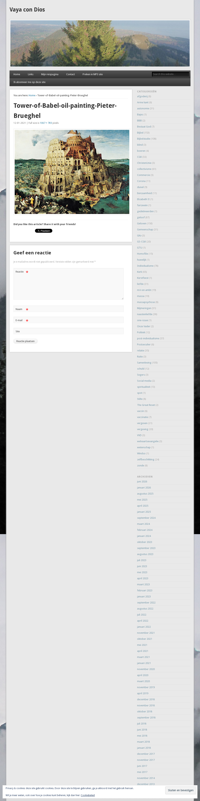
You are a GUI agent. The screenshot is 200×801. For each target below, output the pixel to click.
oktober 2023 (144, 542)
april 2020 (142, 675)
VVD (139, 435)
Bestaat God (144, 126)
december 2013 (146, 784)
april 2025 (142, 505)
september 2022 (146, 602)
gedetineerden (145, 211)
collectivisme (144, 169)
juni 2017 (142, 765)
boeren (141, 150)
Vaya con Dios (27, 9)
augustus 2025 (145, 493)
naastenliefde (144, 314)
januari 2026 (144, 487)
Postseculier (144, 344)
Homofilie (142, 253)
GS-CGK (141, 241)
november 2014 (146, 778)
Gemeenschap (145, 229)
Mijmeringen (144, 308)
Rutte (140, 356)
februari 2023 (144, 590)
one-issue (142, 320)
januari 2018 (144, 747)
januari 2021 (144, 663)
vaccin (140, 411)
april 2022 (142, 620)
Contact (70, 74)
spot (139, 392)
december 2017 (146, 753)
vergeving (142, 429)
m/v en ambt (144, 290)
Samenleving (144, 362)
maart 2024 (143, 523)
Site (18, 331)
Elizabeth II (143, 199)
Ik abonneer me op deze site (29, 82)
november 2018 (146, 705)
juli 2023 (141, 560)
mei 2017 (142, 772)
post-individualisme (148, 338)
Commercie (143, 175)
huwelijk (141, 259)
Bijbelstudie (143, 138)
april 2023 (142, 578)
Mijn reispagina (49, 74)
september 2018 (146, 717)
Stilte (140, 398)
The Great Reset (146, 405)
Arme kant (142, 102)
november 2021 (146, 632)
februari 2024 (144, 529)
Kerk (139, 271)
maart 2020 (143, 681)
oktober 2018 (144, 711)
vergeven (142, 423)
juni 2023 (142, 566)
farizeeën (142, 205)
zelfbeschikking (145, 459)
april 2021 (142, 651)
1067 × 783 (46, 123)
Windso (141, 453)
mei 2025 (142, 499)
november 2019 (146, 687)
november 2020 (146, 669)
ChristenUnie (144, 162)
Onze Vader (143, 326)
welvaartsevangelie (148, 441)
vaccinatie (142, 417)
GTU (139, 247)
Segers (141, 374)
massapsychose (146, 302)
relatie (140, 350)
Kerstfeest (142, 277)
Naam (22, 310)
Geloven (141, 223)
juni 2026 (142, 481)
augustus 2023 (145, 554)
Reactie (22, 272)
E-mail (22, 321)
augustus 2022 (145, 608)
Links (30, 74)
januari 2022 (144, 626)
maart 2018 (143, 741)
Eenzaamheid (144, 193)
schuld (140, 368)
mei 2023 (142, 572)
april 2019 (142, 693)
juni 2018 (142, 729)
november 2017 (146, 759)
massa (140, 296)
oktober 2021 (144, 638)
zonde (140, 465)
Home (16, 74)
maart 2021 (143, 657)
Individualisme (145, 265)
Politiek (141, 332)
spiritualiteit (143, 386)
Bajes (140, 114)
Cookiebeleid (88, 795)
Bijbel (140, 132)
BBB (139, 120)
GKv (139, 235)
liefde (140, 283)
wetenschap (144, 447)
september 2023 (146, 548)
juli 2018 (141, 723)
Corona (141, 181)
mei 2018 (142, 735)
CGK (139, 156)
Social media (144, 380)
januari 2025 (144, 511)
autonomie (143, 108)
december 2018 (146, 699)
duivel (140, 187)
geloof (141, 217)
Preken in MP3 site (93, 74)
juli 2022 (141, 614)
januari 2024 (144, 536)
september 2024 (146, 517)
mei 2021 (142, 644)
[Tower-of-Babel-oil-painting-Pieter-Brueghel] (70, 172)
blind (140, 144)
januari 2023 (144, 596)
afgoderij (142, 96)
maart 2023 (143, 584)
